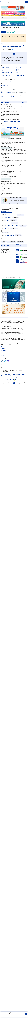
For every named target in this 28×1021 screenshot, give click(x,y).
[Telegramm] (5, 361)
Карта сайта (3, 350)
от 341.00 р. (20, 215)
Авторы (2, 355)
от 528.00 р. (5, 232)
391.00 (17, 257)
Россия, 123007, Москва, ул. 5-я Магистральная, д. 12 (13, 368)
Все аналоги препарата (7, 211)
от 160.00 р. (14, 220)
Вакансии (3, 353)
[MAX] (8, 361)
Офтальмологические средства (17, 17)
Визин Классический (10, 215)
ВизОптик (7, 223)
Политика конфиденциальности (19, 374)
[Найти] (26, 2)
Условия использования (6, 374)
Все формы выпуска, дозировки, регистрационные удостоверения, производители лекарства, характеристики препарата (14, 45)
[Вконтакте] (2, 361)
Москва (3, 241)
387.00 (17, 254)
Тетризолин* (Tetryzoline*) (7, 81)
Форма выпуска (20, 74)
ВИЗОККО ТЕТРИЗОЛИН (12, 225)
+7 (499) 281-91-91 (6, 365)
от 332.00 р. (14, 228)
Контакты (3, 348)
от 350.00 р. (15, 217)
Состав (17, 69)
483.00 (17, 259)
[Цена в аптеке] (23, 250)
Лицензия (3, 352)
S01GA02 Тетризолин (6, 85)
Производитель (20, 75)
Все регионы (20, 241)
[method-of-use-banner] (13, 8)
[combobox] (12, 2)
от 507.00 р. (18, 235)
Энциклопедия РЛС (6, 17)
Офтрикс (7, 228)
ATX (3, 70)
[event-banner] (13, 309)
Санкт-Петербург (11, 241)
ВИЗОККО (8, 217)
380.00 (17, 250)
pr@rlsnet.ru (4, 366)
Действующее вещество (6, 68)
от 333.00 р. (14, 223)
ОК (25, 1014)
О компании (3, 346)
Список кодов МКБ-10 (8, 97)
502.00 (17, 262)
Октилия (7, 220)
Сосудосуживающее (6, 121)
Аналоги (3, 32)
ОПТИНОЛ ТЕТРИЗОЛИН (12, 231)
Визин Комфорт (9, 235)
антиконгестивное (16, 121)
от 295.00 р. (23, 225)
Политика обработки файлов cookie (8, 375)
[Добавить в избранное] (1, 27)
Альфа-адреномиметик (13, 92)
